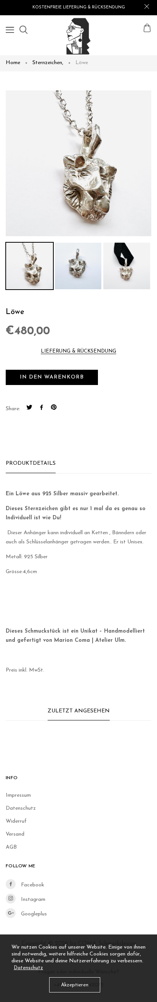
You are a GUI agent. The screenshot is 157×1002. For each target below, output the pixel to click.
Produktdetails (31, 463)
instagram (32, 899)
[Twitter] (29, 409)
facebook (31, 885)
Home (13, 63)
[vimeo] (53, 409)
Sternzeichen (47, 63)
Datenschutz (21, 808)
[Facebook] (41, 409)
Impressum (18, 795)
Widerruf (16, 821)
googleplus (33, 914)
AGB (11, 847)
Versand (15, 834)
